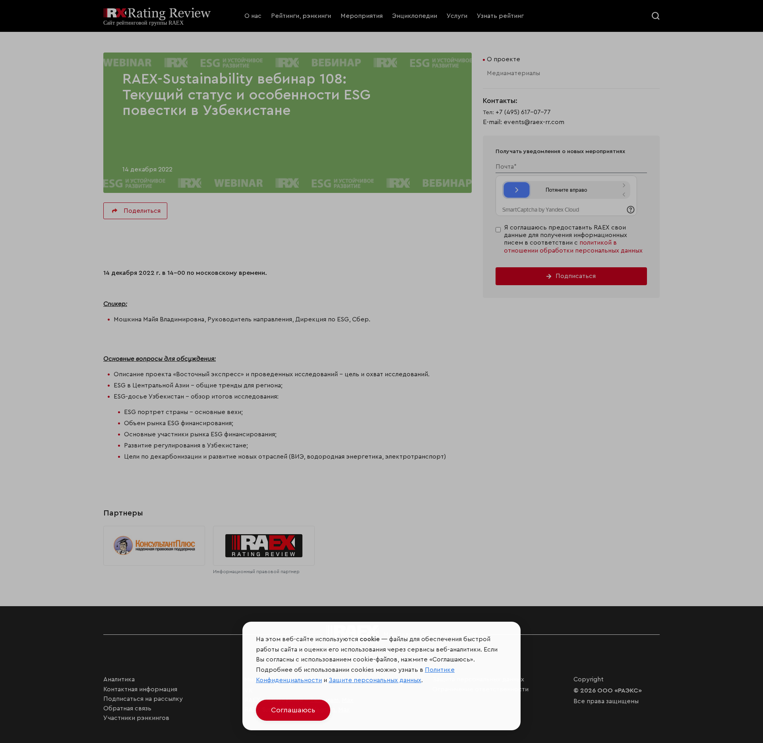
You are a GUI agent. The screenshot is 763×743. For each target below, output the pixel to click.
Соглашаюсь (293, 710)
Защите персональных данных (375, 680)
